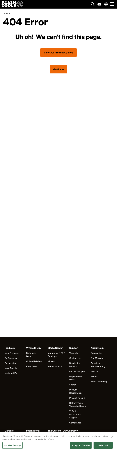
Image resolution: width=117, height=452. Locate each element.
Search (72, 384)
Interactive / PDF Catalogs (56, 354)
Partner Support (77, 371)
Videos (51, 361)
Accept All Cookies (81, 445)
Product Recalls (77, 397)
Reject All (103, 445)
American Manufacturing (98, 364)
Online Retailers (34, 361)
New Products (11, 353)
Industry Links (55, 366)
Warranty (73, 353)
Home (7, 13)
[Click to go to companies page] (106, 4)
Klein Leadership (99, 381)
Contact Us (74, 358)
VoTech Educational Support (75, 414)
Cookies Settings (12, 445)
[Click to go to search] (92, 4)
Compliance (75, 422)
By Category (11, 358)
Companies (96, 353)
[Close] (112, 436)
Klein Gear (31, 366)
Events (94, 376)
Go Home (58, 69)
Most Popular (11, 368)
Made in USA (11, 373)
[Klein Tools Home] (11, 6)
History (94, 371)
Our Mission (97, 358)
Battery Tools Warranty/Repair (77, 404)
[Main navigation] (111, 4)
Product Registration (75, 391)
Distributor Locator (31, 354)
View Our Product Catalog (58, 52)
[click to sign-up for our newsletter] (99, 4)
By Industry (10, 363)
